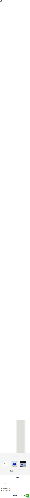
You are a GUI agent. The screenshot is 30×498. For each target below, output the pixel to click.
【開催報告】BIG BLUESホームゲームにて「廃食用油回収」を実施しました (23, 469)
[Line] (27, 495)
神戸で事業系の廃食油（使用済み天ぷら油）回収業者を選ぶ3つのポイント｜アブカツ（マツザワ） (14, 469)
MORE (15, 495)
